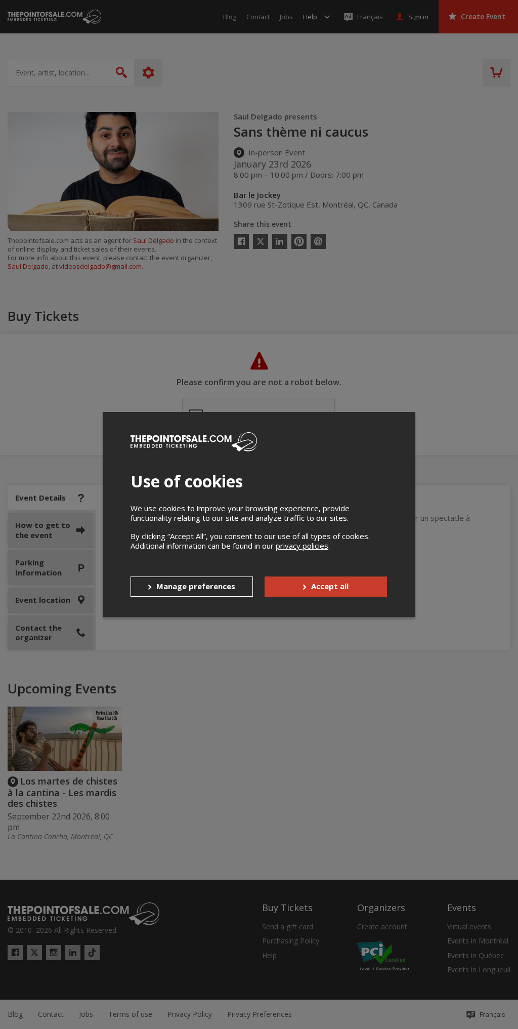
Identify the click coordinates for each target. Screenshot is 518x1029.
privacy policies (302, 546)
